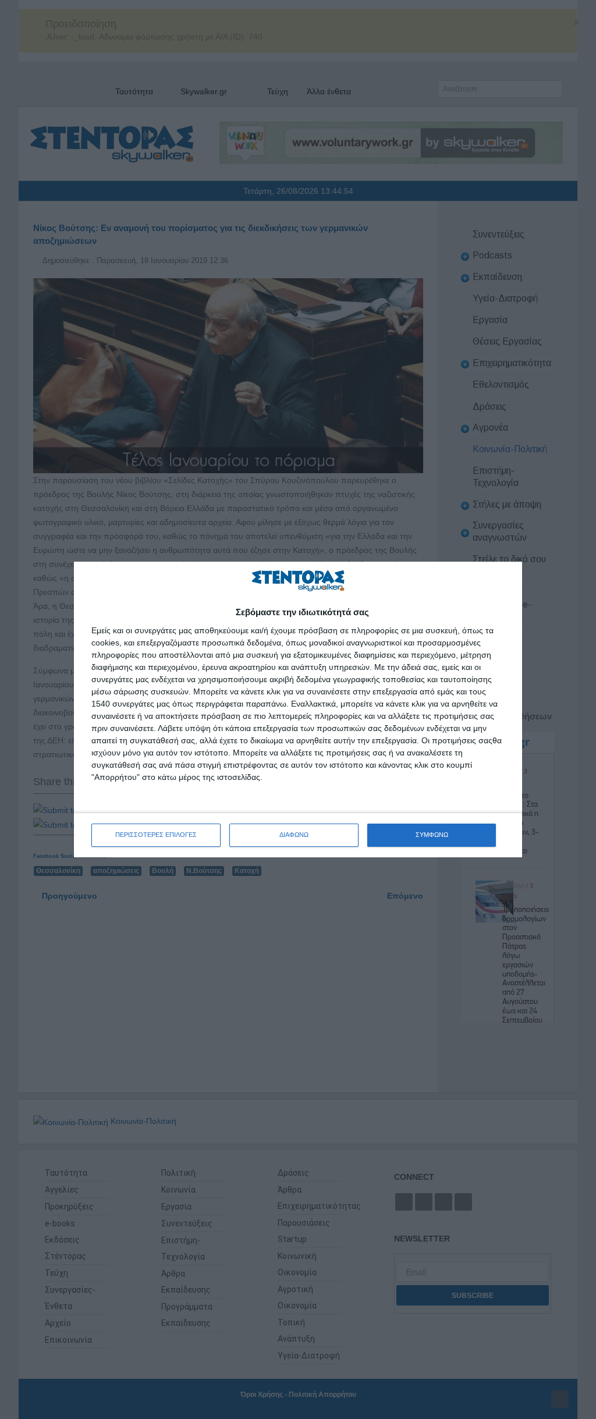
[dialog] (298, 709)
